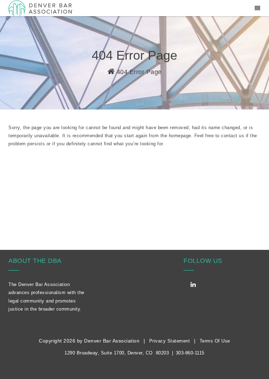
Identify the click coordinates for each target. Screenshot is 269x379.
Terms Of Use (215, 341)
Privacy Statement (169, 341)
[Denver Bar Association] (41, 8)
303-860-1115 (190, 352)
